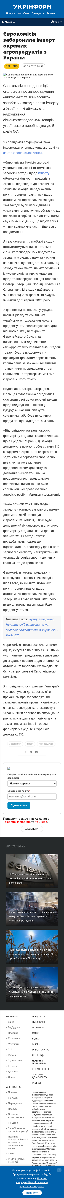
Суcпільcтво (15, 1060)
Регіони (12, 1054)
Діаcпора (13, 1071)
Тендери (13, 1122)
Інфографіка (40, 1049)
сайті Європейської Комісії (22, 153)
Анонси (51, 13)
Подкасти (39, 1016)
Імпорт (30, 744)
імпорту (43, 173)
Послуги (10, 13)
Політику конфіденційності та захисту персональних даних (32, 1182)
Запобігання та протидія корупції (18, 1130)
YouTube (41, 821)
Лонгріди (38, 1055)
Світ (10, 1049)
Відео (35, 1038)
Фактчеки (13, 1043)
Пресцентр (38, 13)
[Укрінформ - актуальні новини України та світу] (32, 6)
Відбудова (14, 1027)
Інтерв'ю (38, 1027)
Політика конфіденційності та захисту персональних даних (18, 1142)
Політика (13, 1032)
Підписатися (19, 805)
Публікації (39, 1022)
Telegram (9, 821)
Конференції (40, 1069)
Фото (35, 1033)
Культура (13, 1066)
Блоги (36, 1044)
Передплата (15, 1103)
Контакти (13, 1097)
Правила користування (16, 1116)
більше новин (32, 829)
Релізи (36, 1082)
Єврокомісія (15, 744)
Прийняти (32, 1192)
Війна (11, 1021)
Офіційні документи (39, 1076)
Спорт (11, 1077)
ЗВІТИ (11, 1153)
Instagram (24, 821)
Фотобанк (23, 13)
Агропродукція (46, 744)
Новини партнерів (39, 1062)
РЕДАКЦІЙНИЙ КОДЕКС (16, 1160)
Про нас (12, 1092)
